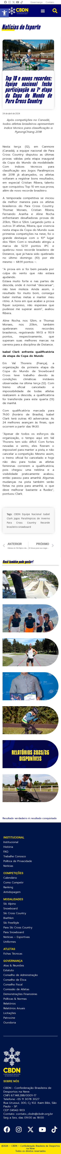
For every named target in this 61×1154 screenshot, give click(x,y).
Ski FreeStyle (11, 923)
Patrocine (9, 1018)
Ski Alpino (9, 904)
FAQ (5, 852)
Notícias (8, 866)
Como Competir (13, 882)
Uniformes (9, 942)
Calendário (10, 878)
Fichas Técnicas (12, 954)
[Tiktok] (21, 2)
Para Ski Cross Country (17, 927)
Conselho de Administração (20, 975)
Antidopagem (12, 892)
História (8, 847)
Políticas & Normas (15, 999)
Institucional (10, 842)
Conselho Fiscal (12, 984)
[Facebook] (5, 2)
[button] (4, 12)
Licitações (9, 1013)
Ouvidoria (9, 1022)
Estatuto (8, 970)
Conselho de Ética (14, 980)
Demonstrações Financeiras (20, 994)
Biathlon (8, 918)
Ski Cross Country (14, 913)
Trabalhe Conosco (14, 856)
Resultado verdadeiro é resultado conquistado (30, 818)
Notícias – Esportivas (16, 937)
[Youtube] (17, 2)
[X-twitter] (13, 2)
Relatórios (9, 1003)
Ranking (8, 887)
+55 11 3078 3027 (27, 1099)
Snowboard (10, 908)
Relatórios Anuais (14, 1008)
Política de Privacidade (17, 861)
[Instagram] (9, 2)
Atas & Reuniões (13, 965)
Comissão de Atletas (16, 989)
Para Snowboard (13, 932)
